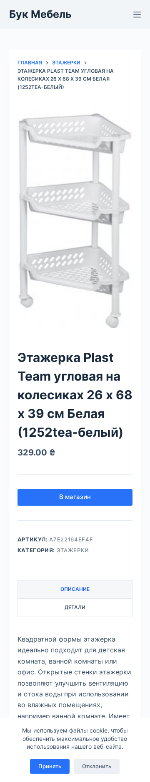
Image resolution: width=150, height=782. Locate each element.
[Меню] (137, 14)
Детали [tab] (75, 607)
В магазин (75, 497)
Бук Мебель (40, 14)
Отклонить (96, 766)
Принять (49, 766)
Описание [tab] (75, 589)
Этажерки (73, 550)
